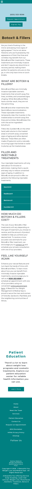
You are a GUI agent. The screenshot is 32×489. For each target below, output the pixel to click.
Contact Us (16, 421)
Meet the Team (16, 410)
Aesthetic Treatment (12, 482)
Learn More (16, 389)
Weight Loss (15, 480)
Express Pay (16, 24)
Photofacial (25, 480)
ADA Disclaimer (16, 429)
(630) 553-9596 (17, 15)
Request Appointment (16, 19)
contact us (20, 245)
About (16, 407)
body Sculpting (11, 478)
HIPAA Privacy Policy (16, 432)
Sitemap (16, 436)
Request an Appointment (16, 425)
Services (16, 414)
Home (16, 404)
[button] (16, 187)
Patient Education (16, 418)
